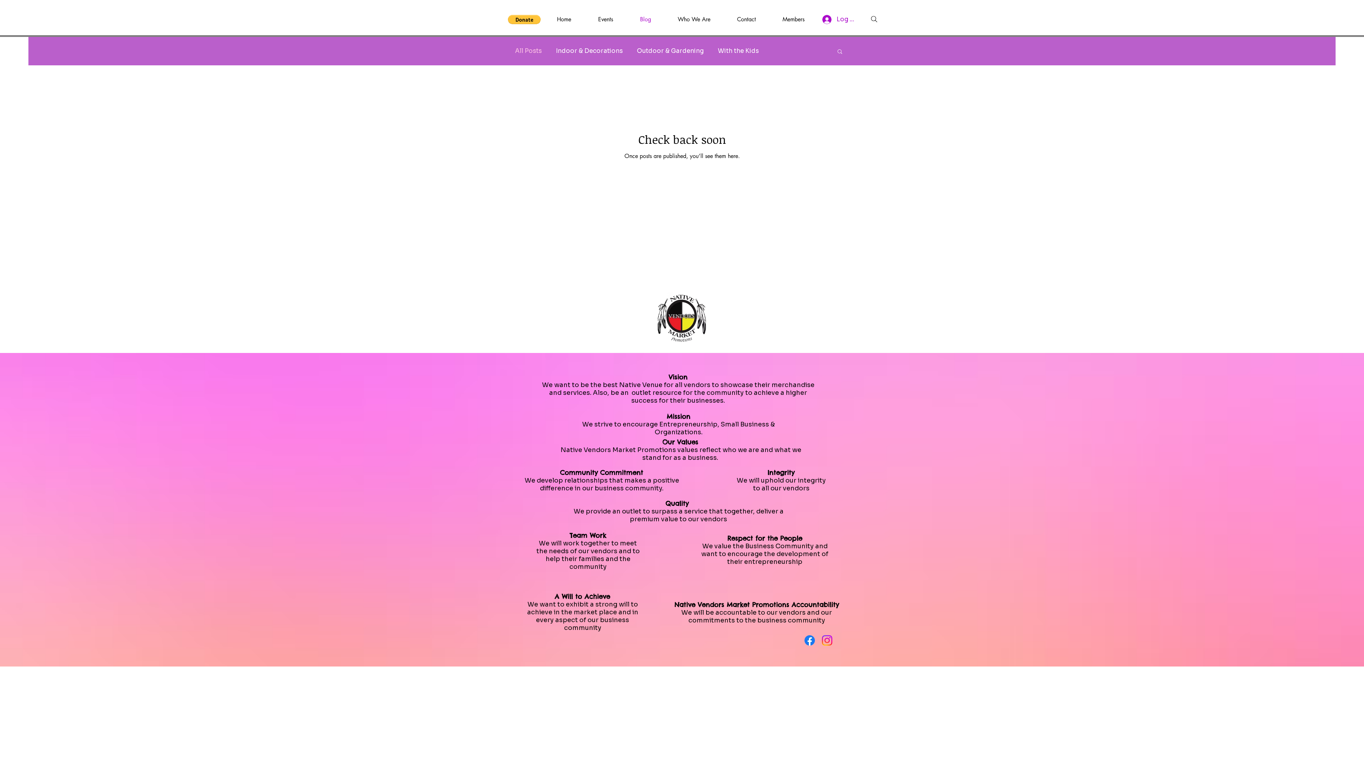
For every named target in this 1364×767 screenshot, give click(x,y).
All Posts (528, 51)
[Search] (874, 19)
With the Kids (738, 51)
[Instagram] (827, 640)
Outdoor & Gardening (670, 51)
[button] (524, 19)
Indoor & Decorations (589, 51)
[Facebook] (810, 640)
